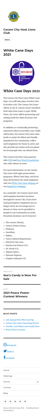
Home (6, 370)
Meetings (7, 376)
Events (6, 382)
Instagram (11, 345)
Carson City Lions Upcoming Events (22, 323)
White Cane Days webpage (23, 183)
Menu (7, 40)
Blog (5, 393)
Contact (7, 387)
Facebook (10, 358)
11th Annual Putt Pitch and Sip (20, 320)
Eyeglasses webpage (16, 186)
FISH (10, 160)
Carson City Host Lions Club (13, 408)
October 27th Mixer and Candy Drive (23, 326)
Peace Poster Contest (15, 329)
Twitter (10, 351)
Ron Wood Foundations (28, 160)
